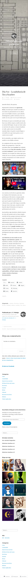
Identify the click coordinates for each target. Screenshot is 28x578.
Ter (21, 305)
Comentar (21, 351)
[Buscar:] (10, 432)
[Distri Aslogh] (8, 465)
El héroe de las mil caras (8, 383)
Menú (15, 53)
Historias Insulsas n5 (8, 443)
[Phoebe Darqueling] (8, 503)
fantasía (22, 303)
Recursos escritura (7, 394)
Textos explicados (6, 399)
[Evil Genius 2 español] (20, 478)
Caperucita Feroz (7, 327)
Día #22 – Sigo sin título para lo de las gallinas (13, 329)
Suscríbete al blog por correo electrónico (13, 409)
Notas (3, 390)
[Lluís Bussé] (20, 515)
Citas (3, 376)
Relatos (4, 397)
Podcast (4, 392)
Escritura (16, 303)
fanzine (4, 387)
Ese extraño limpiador (8, 440)
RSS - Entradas (6, 538)
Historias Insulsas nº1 (8, 452)
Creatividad (5, 378)
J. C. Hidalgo (6, 97)
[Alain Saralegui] (8, 490)
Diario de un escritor (16, 97)
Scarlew (18, 305)
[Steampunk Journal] (20, 503)
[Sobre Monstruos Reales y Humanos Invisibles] (20, 490)
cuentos (11, 303)
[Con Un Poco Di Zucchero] (20, 465)
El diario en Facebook (8, 366)
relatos (13, 305)
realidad (8, 305)
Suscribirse (7, 423)
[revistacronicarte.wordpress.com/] (8, 515)
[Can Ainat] (8, 478)
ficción (4, 305)
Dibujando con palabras (14, 42)
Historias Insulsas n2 (8, 449)
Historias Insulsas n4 (8, 446)
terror (24, 305)
